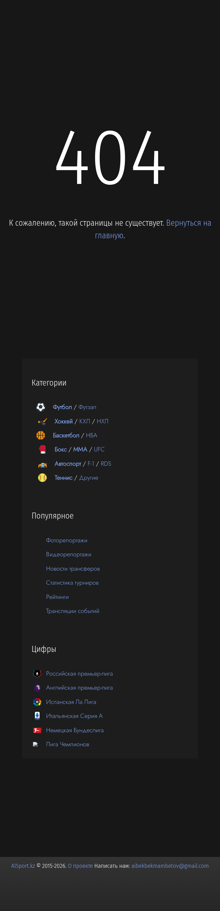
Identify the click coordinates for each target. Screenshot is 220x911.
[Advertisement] (110, 49)
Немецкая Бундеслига (75, 730)
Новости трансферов (73, 568)
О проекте (81, 866)
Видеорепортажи (68, 554)
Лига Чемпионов (67, 744)
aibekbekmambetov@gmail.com (170, 866)
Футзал (87, 406)
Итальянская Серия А (74, 715)
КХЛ (84, 421)
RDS (106, 463)
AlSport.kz (23, 866)
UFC (99, 449)
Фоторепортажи (66, 540)
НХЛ (103, 421)
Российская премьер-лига (79, 673)
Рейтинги (57, 596)
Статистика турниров (72, 582)
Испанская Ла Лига (71, 701)
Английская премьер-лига (79, 687)
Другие (88, 477)
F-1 (91, 463)
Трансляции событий (72, 610)
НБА (91, 435)
